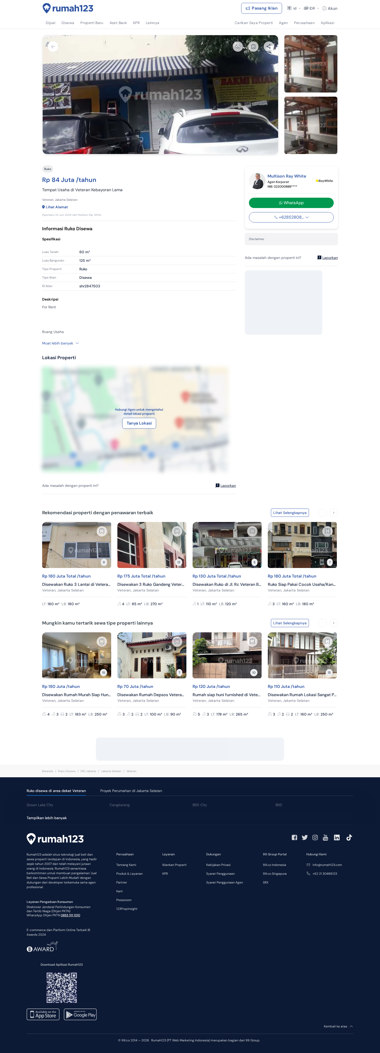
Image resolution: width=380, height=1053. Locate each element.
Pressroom (124, 900)
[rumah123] (55, 839)
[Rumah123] (68, 8)
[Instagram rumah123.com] (315, 837)
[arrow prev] (322, 513)
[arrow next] (334, 513)
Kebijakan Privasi (218, 865)
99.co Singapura (275, 874)
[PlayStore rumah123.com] (80, 1014)
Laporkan (228, 485)
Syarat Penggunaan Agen (224, 882)
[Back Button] (53, 46)
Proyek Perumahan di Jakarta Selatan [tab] (131, 790)
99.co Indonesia (274, 865)
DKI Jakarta (88, 771)
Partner (121, 882)
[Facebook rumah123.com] (294, 837)
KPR (165, 874)
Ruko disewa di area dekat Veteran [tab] (56, 790)
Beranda (47, 771)
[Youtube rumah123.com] (325, 837)
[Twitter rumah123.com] (305, 837)
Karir (119, 891)
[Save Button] (253, 46)
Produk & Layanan (129, 874)
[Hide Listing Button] (238, 46)
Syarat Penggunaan (220, 874)
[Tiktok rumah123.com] (349, 837)
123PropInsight (127, 909)
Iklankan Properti (174, 865)
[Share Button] (269, 46)
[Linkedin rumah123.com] (337, 837)
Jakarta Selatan (111, 771)
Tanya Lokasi (139, 423)
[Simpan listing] (102, 531)
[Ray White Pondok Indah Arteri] (324, 181)
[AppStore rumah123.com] (43, 1014)
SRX (265, 882)
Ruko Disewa (66, 771)
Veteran (131, 771)
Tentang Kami (126, 865)
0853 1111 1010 (70, 915)
